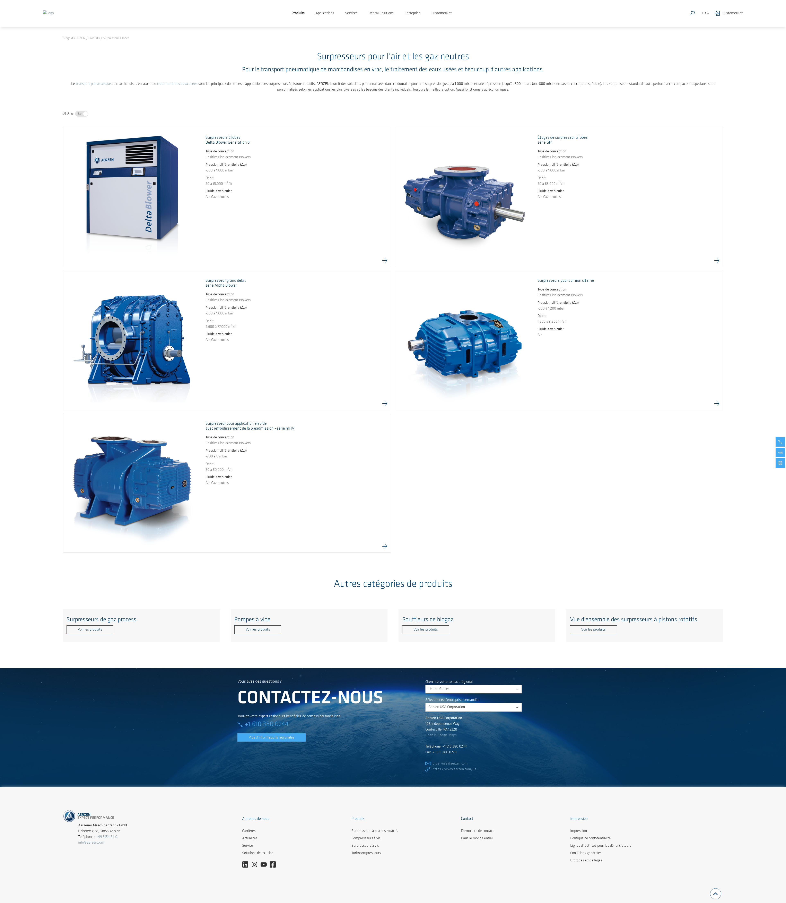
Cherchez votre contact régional (449, 682)
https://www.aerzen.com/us (454, 769)
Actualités (249, 838)
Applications (325, 13)
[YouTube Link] (265, 864)
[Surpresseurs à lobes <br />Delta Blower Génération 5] (132, 197)
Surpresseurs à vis (365, 846)
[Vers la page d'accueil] (48, 13)
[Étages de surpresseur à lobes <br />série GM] (464, 197)
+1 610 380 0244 (266, 724)
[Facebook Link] (274, 864)
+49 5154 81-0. (107, 837)
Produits (298, 13)
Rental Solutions (381, 13)
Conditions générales (586, 853)
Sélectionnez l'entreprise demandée (452, 700)
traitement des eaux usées (177, 84)
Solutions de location (257, 853)
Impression (578, 831)
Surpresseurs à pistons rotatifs (374, 831)
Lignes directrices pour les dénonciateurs (600, 846)
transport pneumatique (93, 84)
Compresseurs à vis (366, 838)
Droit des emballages (586, 860)
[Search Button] (693, 13)
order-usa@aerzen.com (450, 764)
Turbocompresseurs (366, 853)
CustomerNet (441, 13)
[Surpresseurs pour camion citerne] (464, 340)
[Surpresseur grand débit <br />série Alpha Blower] (132, 340)
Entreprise (412, 13)
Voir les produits (90, 630)
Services (351, 13)
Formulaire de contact (477, 831)
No (79, 113)
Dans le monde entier (477, 838)
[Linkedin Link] (246, 864)
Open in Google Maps (441, 735)
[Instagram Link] (256, 864)
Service (247, 846)
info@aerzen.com (91, 843)
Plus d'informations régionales (271, 738)
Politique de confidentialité (590, 838)
